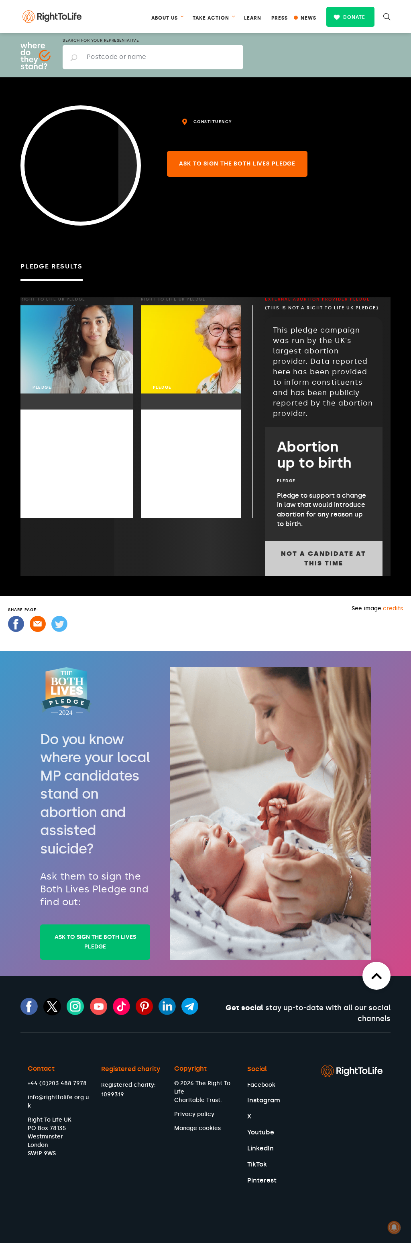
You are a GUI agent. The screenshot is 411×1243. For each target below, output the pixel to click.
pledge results (51, 266)
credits (393, 608)
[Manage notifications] (394, 1227)
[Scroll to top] (376, 976)
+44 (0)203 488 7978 (57, 1083)
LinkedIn (260, 1148)
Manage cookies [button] (197, 1128)
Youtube (260, 1132)
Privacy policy (194, 1114)
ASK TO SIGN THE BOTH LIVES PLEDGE (95, 942)
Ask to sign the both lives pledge (237, 163)
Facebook (261, 1085)
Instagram (263, 1100)
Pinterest (262, 1180)
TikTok (257, 1164)
